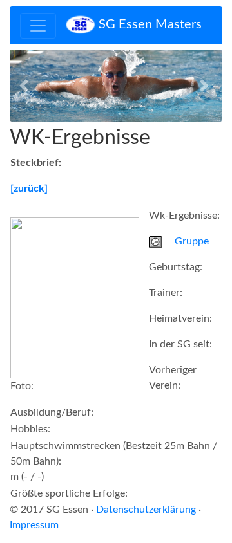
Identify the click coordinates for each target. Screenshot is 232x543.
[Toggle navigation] (38, 26)
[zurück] (29, 188)
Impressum (34, 525)
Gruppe (192, 241)
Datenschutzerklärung (146, 509)
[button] (26, 86)
